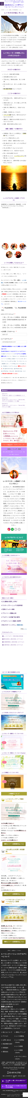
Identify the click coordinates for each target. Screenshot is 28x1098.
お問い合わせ (7, 1040)
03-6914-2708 (15, 1073)
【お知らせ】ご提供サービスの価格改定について (13, 395)
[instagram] (8, 529)
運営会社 (5, 1051)
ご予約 (8, 950)
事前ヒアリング (20, 1032)
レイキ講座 (19, 1046)
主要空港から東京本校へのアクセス (13, 645)
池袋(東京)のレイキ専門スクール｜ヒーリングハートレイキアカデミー (14, 7)
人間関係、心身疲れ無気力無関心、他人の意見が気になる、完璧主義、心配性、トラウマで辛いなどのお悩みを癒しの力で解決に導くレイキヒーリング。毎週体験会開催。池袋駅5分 (14, 1063)
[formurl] (15, 529)
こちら (25, 628)
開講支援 (19, 625)
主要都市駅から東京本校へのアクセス (14, 642)
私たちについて (7, 1032)
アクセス (19, 950)
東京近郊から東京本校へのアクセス (13, 639)
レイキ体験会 (20, 1036)
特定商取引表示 (7, 1044)
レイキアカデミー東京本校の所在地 (13, 636)
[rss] (12, 529)
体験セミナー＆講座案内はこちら (14, 844)
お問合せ (13, 950)
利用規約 (5, 1048)
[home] (19, 529)
